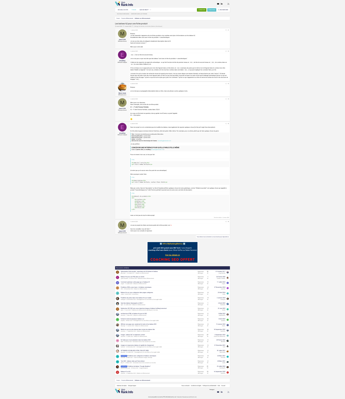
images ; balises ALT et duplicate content (133, 335)
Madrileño (222, 304)
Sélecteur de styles (122, 385)
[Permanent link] (149, 107)
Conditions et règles (196, 385)
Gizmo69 (123, 357)
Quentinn (123, 373)
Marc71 (123, 362)
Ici (171, 225)
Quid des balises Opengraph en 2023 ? (132, 303)
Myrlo (122, 310)
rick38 (223, 362)
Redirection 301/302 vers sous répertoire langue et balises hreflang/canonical (143, 308)
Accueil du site (123, 10)
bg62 (122, 304)
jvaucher (223, 289)
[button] (150, 10)
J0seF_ (223, 325)
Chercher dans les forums (139, 14)
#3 (228, 83)
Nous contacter (186, 385)
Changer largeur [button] (132, 385)
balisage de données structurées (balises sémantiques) (148, 26)
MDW (122, 341)
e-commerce (135, 294)
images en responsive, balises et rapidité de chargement (137, 345)
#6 (228, 221)
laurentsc (123, 315)
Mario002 (123, 352)
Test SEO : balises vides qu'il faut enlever (133, 361)
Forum (134, 10)
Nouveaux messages (123, 14)
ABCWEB (223, 341)
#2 (228, 51)
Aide (219, 385)
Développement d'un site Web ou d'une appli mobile (149, 299)
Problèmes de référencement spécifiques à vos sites (145, 310)
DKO (122, 289)
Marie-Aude (222, 352)
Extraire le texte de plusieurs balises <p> (132, 319)
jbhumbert (123, 273)
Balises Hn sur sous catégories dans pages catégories (137, 292)
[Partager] (226, 30)
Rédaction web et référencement (146, 278)
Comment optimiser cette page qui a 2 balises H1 (135, 282)
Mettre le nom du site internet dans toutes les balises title (138, 329)
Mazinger (123, 325)
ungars (122, 283)
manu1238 (119, 26)
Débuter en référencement (142, 273)
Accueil (223, 385)
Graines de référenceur (219, 336)
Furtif (224, 347)
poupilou (123, 320)
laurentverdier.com (125, 368)
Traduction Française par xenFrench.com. (187, 397)
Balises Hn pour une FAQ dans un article (132, 277)
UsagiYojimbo (221, 273)
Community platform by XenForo (162, 397)
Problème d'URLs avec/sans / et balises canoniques (136, 287)
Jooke (122, 294)
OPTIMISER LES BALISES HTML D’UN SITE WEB (135, 350)
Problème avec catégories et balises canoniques (141, 356)
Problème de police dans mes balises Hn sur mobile (136, 298)
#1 (228, 30)
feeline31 (123, 347)
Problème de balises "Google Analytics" (139, 366)
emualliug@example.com (164, 140)
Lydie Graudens (124, 278)
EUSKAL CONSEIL (221, 278)
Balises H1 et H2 (125, 371)
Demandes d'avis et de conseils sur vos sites (144, 341)
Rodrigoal (123, 299)
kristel (223, 310)
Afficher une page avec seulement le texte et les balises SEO (138, 324)
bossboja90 (222, 368)
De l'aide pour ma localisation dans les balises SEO (136, 340)
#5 (228, 123)
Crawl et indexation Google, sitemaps (143, 357)
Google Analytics (143, 368)
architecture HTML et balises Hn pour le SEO (134, 313)
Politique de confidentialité (209, 385)
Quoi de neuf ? (144, 10)
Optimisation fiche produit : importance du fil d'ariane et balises (139, 271)
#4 (228, 99)
